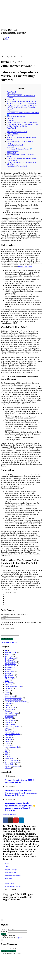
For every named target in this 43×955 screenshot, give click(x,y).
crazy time (8, 703)
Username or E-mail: (8, 949)
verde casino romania (12, 762)
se (5, 749)
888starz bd (9, 679)
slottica (7, 756)
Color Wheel (11, 99)
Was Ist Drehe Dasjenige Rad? (17, 166)
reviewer (8, 745)
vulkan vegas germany (12, 766)
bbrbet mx (8, 684)
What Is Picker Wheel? (14, 94)
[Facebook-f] (5, 820)
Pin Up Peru (9, 736)
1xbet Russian (9, 675)
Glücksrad (10, 120)
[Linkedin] (21, 820)
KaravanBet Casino (11, 713)
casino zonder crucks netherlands (16, 701)
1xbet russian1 (10, 677)
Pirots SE (8, 737)
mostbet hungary (10, 720)
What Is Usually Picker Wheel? (17, 132)
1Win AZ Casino (10, 652)
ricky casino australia (12, 747)
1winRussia (9, 660)
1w (6, 650)
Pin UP (7, 730)
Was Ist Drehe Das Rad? (15, 145)
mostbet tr (8, 728)
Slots (6, 753)
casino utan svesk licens (13, 700)
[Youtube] (16, 820)
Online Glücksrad (12, 111)
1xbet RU (8, 673)
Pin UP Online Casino (12, 734)
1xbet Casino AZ (10, 664)
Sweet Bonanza (10, 758)
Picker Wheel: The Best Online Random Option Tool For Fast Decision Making (22, 125)
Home (7, 37)
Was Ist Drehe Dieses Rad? (16, 117)
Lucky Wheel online (25, 267)
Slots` (7, 754)
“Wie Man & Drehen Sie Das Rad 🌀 (19, 149)
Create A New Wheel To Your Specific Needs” (22, 105)
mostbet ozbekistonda (12, 726)
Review (7, 743)
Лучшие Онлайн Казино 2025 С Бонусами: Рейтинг (19, 781)
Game (7, 711)
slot (6, 751)
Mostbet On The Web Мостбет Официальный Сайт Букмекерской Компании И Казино (21, 792)
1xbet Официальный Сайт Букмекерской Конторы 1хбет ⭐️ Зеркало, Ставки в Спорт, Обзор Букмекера (20, 806)
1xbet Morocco (10, 671)
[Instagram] (10, 820)
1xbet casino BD (10, 666)
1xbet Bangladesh (11, 662)
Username (4, 929)
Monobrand (9, 717)
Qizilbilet (8, 741)
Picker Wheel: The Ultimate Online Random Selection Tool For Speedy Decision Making (21, 102)
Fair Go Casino (10, 707)
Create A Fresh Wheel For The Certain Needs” (22, 162)
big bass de (8, 688)
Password (4, 931)
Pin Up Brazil (9, 732)
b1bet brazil (9, 683)
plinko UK (8, 739)
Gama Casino (9, 709)
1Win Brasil (9, 654)
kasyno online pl (10, 715)
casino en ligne (10, 696)
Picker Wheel (11, 92)
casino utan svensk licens (13, 698)
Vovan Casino (9, 764)
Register (18, 937)
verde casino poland (11, 760)
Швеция (8, 768)
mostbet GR (9, 719)
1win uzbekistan (10, 658)
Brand (7, 692)
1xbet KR (8, 669)
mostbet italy (9, 722)
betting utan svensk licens (13, 686)
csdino (7, 705)
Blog (6, 39)
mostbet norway (10, 724)
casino (7, 694)
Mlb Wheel (10, 118)
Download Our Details (8, 814)
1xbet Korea (9, 667)
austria (7, 681)
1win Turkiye (9, 656)
